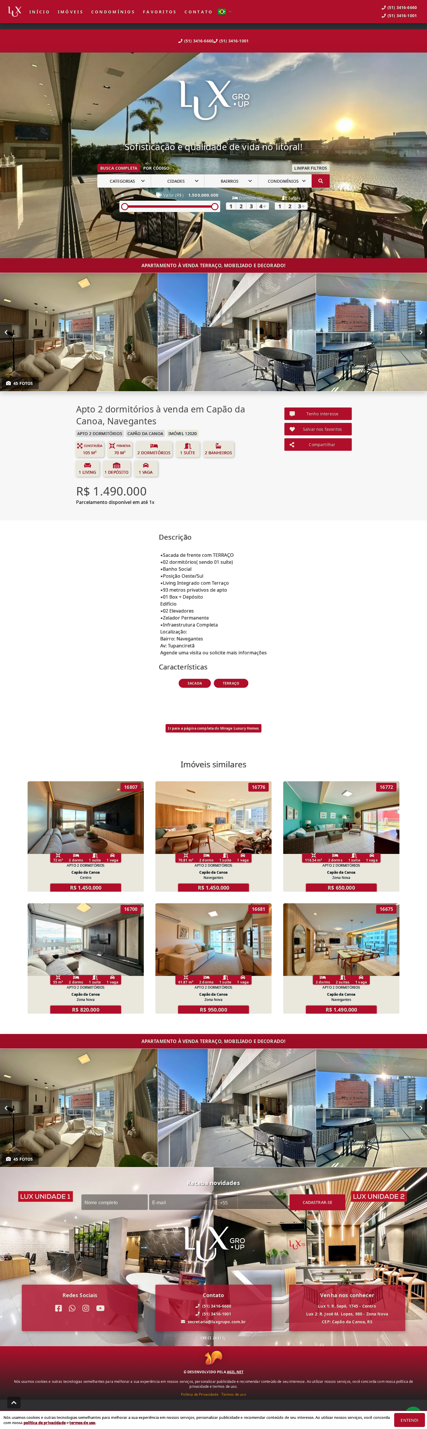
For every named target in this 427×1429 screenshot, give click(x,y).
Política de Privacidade (199, 1394)
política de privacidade (45, 1422)
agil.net (235, 1371)
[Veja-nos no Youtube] (100, 1308)
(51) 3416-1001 (234, 41)
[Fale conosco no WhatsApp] (72, 1308)
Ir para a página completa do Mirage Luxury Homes (213, 728)
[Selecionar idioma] (225, 11)
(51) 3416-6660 (199, 41)
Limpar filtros (310, 168)
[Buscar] (321, 181)
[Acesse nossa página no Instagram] (85, 1308)
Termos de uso (233, 1394)
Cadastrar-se (318, 1202)
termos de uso (82, 1422)
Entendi (409, 1420)
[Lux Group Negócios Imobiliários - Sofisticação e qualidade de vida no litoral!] (213, 101)
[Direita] (421, 332)
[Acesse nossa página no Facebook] (58, 1308)
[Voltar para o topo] (14, 1402)
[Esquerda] (6, 332)
